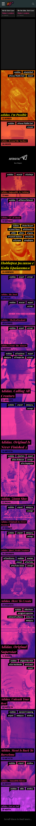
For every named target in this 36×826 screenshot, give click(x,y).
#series (30, 558)
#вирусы (7, 357)
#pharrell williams (15, 617)
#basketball (28, 72)
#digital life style (26, 660)
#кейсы (30, 715)
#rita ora (29, 617)
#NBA (13, 233)
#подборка (28, 240)
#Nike (21, 233)
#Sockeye (29, 174)
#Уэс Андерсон (27, 463)
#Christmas (20, 353)
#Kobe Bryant (27, 225)
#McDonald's (28, 229)
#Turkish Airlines (15, 236)
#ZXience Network (26, 200)
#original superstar (25, 613)
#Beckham (28, 609)
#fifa (22, 788)
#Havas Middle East (17, 76)
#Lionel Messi (14, 229)
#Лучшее (17, 240)
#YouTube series (17, 565)
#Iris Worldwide (15, 664)
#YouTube (29, 236)
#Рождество (19, 357)
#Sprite (30, 233)
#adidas (17, 72)
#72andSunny (9, 558)
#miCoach (29, 664)
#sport (30, 76)
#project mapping (26, 712)
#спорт (30, 277)
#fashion (21, 456)
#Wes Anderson (18, 459)
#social (30, 127)
